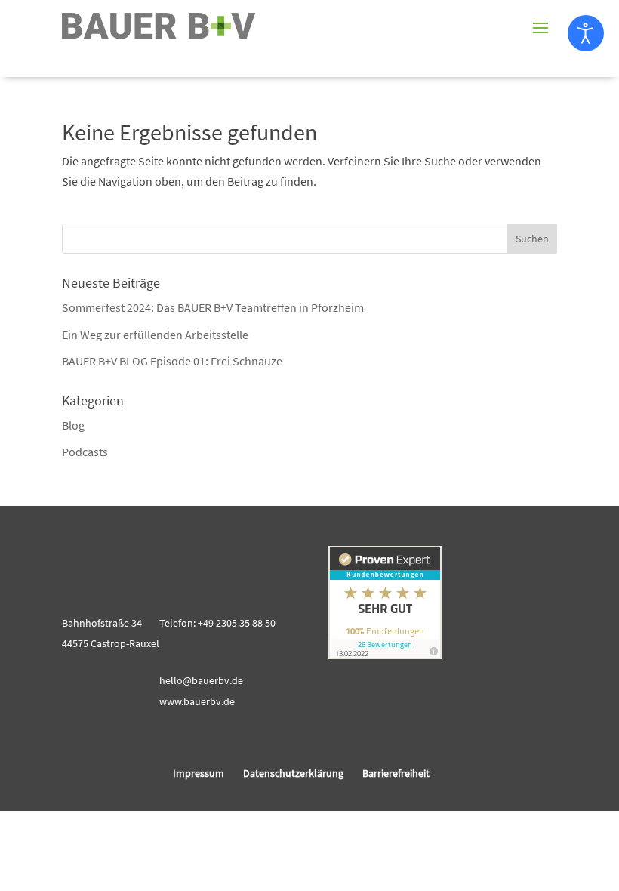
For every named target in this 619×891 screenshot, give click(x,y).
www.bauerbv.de (197, 701)
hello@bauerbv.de (201, 680)
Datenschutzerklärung (293, 773)
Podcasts (85, 451)
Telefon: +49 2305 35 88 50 (217, 623)
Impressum (198, 773)
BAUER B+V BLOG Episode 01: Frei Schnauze (172, 360)
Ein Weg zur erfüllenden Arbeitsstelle (155, 334)
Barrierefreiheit (396, 773)
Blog (73, 425)
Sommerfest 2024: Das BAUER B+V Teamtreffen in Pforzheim (213, 307)
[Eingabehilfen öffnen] (586, 33)
